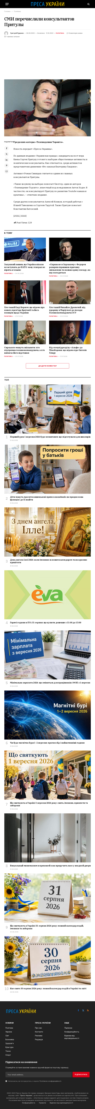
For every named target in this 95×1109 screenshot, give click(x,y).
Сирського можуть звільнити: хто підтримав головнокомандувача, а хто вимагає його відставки (24, 350)
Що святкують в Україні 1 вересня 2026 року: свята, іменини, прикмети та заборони (49, 804)
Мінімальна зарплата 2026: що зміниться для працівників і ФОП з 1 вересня (50, 682)
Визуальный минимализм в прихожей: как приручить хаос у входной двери (50, 865)
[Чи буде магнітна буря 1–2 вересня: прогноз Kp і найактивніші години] (47, 715)
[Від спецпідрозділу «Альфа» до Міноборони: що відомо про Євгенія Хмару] (70, 332)
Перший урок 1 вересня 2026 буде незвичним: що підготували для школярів (50, 437)
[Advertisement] (47, 56)
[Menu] (7, 4)
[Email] (6, 171)
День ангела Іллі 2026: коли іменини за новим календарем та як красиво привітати (48, 561)
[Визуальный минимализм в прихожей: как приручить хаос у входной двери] (47, 837)
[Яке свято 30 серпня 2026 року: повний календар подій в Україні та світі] (47, 960)
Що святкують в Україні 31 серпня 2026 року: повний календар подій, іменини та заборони (47, 927)
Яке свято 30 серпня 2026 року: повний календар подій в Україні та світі (48, 988)
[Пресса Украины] (47, 4)
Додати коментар (47, 366)
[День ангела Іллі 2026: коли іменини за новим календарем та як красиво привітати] (47, 531)
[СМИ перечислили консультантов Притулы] (47, 107)
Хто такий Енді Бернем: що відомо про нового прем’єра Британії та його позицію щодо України (24, 310)
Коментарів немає (76, 33)
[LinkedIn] (6, 159)
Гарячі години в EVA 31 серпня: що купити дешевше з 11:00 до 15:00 (45, 622)
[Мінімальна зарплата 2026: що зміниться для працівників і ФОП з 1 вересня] (47, 654)
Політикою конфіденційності (50, 1081)
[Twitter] (6, 154)
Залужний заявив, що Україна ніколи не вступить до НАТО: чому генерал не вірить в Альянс (24, 267)
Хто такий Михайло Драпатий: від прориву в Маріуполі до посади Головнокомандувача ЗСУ (67, 310)
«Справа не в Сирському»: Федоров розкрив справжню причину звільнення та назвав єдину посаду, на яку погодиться (69, 268)
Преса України (26, 1095)
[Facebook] (6, 148)
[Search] (88, 4)
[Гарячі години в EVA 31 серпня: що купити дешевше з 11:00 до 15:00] (47, 594)
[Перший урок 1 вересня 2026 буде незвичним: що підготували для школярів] (47, 409)
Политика (60, 33)
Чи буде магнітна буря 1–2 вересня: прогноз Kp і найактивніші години (47, 743)
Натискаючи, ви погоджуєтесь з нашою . (35, 1081)
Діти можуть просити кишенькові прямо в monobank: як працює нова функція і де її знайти (46, 498)
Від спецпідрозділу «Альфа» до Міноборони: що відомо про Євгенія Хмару (68, 350)
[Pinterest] (6, 165)
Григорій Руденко (17, 33)
